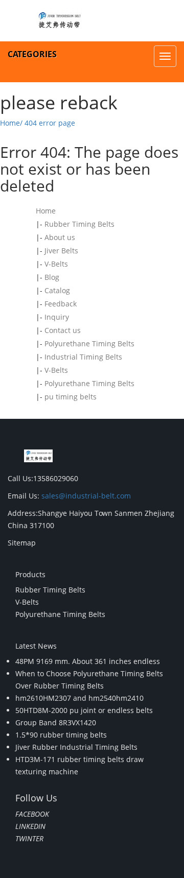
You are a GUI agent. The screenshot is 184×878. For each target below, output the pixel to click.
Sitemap (22, 543)
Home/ (11, 123)
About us (59, 237)
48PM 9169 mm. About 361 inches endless (87, 661)
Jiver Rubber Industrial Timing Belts (76, 747)
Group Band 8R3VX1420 (55, 722)
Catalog (57, 290)
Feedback (60, 304)
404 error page (50, 123)
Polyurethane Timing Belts (89, 343)
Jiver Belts (61, 250)
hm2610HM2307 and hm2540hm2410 (79, 698)
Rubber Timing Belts (79, 224)
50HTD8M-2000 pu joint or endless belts (84, 710)
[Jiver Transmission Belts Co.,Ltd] (59, 20)
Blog (51, 277)
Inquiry (56, 317)
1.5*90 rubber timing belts (61, 735)
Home (46, 211)
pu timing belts (70, 396)
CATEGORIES (32, 54)
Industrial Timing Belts (83, 357)
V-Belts (56, 264)
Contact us (62, 330)
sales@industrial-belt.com (86, 496)
